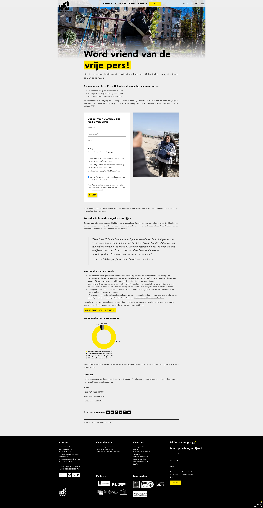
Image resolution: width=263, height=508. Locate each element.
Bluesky (69, 475)
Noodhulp (142, 4)
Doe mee (132, 4)
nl (188, 4)
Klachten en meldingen (140, 462)
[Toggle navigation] (199, 3)
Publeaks (121, 289)
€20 (97, 152)
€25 (103, 152)
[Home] (64, 6)
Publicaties (136, 454)
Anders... (111, 152)
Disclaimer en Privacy (140, 459)
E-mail (90, 141)
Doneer (155, 4)
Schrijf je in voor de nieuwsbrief (99, 310)
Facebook (65, 475)
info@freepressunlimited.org (70, 454)
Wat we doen (120, 4)
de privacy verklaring (179, 471)
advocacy (96, 275)
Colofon (135, 464)
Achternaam (92, 134)
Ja (172, 477)
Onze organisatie (138, 447)
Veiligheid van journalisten (104, 447)
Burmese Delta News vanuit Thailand (149, 298)
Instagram (61, 475)
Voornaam (91, 127)
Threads (74, 475)
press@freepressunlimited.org (70, 459)
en (184, 4)
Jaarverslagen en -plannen (141, 452)
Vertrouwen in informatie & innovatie (108, 452)
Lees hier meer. (100, 211)
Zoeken (192, 3)
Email (172, 467)
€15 (91, 152)
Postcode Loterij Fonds (140, 457)
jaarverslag (91, 367)
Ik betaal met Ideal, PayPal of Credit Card (105, 171)
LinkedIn (78, 475)
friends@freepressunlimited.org (99, 382)
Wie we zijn (107, 4)
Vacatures (136, 449)
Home (86, 422)
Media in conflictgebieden (104, 449)
